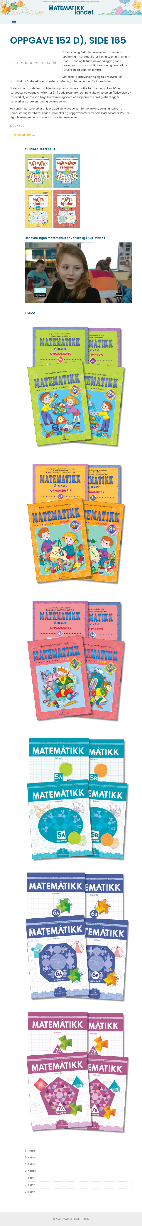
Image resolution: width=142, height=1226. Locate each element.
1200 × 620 (17, 126)
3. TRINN (30, 1164)
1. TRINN (30, 1150)
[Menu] (13, 23)
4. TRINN (30, 1171)
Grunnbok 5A (26, 134)
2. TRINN (30, 1157)
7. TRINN (30, 1192)
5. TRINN (30, 1178)
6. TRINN (30, 1185)
